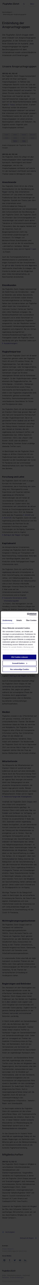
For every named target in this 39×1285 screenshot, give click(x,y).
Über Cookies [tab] (31, 620)
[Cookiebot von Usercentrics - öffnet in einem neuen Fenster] (28, 614)
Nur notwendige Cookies (19, 669)
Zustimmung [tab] (7, 620)
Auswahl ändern (18, 663)
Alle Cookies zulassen (19, 657)
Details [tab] (19, 620)
